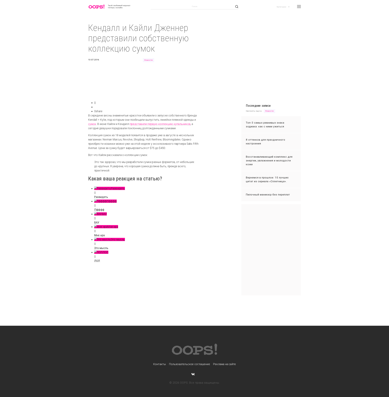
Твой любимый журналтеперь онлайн (119, 7)
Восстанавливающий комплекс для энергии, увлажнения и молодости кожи (269, 160)
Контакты (159, 364)
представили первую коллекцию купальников (160, 124)
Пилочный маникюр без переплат (268, 194)
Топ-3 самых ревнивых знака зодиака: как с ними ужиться (265, 124)
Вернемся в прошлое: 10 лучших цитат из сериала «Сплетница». (267, 179)
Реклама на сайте (224, 364)
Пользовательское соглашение (189, 364)
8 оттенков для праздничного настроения (265, 141)
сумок (92, 124)
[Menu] (299, 6)
